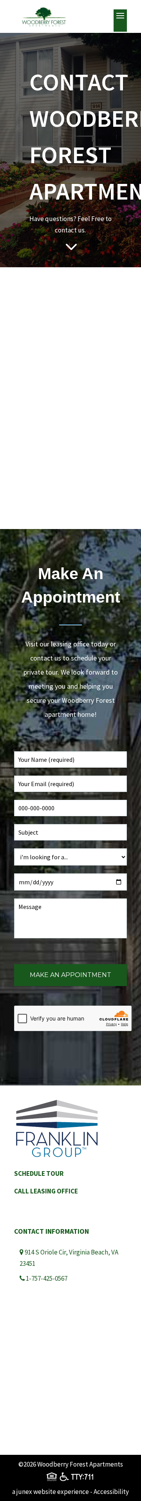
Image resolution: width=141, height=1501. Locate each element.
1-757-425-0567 (46, 1278)
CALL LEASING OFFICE (46, 1191)
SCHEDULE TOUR (38, 1173)
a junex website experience (50, 1491)
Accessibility (111, 1491)
